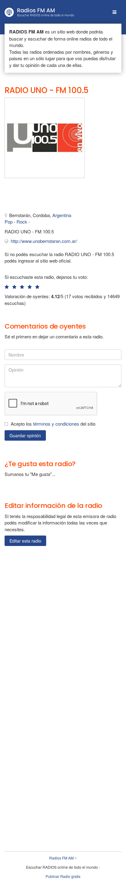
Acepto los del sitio (53, 423)
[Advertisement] (35, 196)
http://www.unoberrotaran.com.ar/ (44, 241)
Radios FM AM (61, 857)
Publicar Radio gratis (63, 876)
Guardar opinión (25, 435)
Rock (22, 221)
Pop (9, 221)
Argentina (61, 215)
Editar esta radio (25, 541)
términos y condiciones (56, 423)
